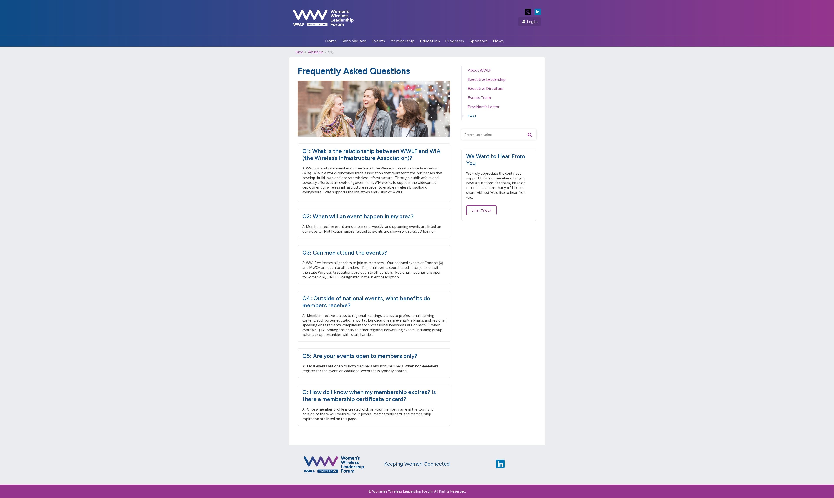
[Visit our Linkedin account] (500, 467)
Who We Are (315, 52)
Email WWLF (481, 210)
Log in (532, 21)
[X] (528, 12)
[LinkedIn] (537, 12)
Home (299, 52)
